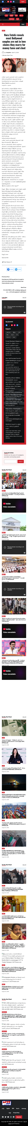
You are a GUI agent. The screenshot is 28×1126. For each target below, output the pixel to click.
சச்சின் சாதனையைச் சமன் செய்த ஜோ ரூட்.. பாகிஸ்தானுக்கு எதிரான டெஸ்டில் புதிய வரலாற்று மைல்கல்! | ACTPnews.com (12, 1053)
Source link (5, 257)
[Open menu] (3, 24)
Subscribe (19, 1117)
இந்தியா (14, 332)
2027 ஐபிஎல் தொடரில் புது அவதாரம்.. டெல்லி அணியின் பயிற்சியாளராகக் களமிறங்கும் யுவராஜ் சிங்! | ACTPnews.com (13, 1070)
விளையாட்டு (8, 337)
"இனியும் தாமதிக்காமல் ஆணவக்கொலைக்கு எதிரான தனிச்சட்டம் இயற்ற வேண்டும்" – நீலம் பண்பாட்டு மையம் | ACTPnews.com (14, 620)
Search (21, 461)
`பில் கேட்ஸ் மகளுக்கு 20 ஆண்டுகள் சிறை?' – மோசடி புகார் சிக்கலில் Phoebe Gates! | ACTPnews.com (13, 768)
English (11, 15)
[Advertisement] (14, 700)
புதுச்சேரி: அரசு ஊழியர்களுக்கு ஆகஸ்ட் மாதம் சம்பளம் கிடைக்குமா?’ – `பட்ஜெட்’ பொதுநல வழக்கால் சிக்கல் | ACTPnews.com (14, 536)
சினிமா (3, 30)
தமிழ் (6, 15)
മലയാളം (11, 19)
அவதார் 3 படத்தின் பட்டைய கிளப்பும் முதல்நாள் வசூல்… (14, 363)
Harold (7, 424)
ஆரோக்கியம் (8, 332)
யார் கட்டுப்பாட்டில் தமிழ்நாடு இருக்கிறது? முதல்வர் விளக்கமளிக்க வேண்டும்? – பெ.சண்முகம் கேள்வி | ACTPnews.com (13, 494)
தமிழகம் (12, 334)
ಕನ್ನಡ (17, 19)
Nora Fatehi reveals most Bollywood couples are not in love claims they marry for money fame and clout (14, 41)
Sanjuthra (8, 52)
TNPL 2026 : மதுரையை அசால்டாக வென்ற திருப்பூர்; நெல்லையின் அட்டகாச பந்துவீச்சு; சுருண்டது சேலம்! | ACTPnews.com (13, 1035)
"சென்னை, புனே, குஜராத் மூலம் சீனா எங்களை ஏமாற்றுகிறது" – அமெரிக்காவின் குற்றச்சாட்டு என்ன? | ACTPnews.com (14, 824)
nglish (23, 1)
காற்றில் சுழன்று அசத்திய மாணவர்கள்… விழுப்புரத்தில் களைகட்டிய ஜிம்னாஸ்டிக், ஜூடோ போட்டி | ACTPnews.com (13, 1088)
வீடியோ (14, 337)
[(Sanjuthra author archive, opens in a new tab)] (3, 53)
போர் (17, 334)
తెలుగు (21, 15)
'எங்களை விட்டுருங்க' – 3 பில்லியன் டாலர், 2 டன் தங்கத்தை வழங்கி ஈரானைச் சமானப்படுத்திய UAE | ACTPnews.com (13, 741)
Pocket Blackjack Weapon (13, 341)
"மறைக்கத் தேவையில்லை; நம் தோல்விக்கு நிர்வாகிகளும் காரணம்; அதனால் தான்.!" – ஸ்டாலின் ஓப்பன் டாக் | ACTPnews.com (13, 578)
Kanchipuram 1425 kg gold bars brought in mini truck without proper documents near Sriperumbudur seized (13, 281)
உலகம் (19, 332)
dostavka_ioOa (10, 378)
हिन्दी (16, 15)
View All (24, 297)
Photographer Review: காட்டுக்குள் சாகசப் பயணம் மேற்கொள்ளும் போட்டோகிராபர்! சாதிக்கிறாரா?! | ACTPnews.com (12, 988)
